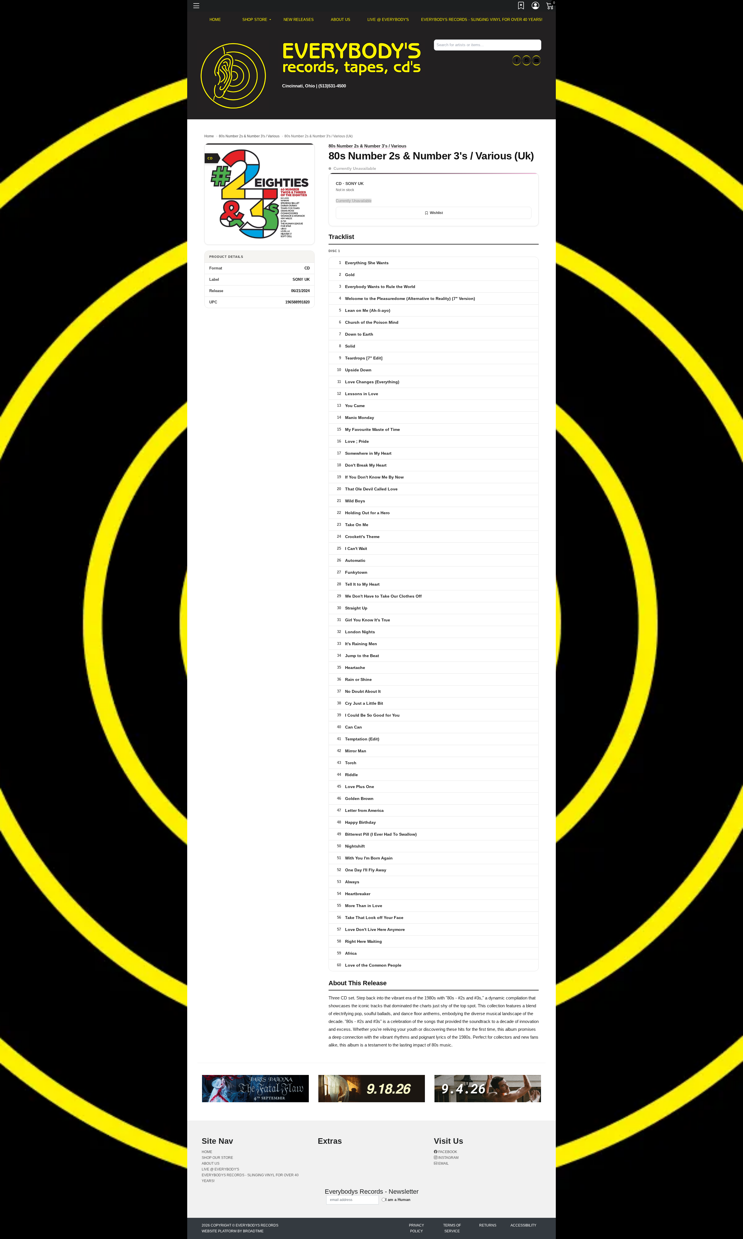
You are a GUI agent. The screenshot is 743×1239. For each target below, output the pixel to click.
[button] (257, 20)
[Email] (536, 60)
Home (209, 136)
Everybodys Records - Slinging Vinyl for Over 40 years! (481, 19)
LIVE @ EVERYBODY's (388, 19)
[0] (550, 7)
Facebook (447, 1152)
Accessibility (523, 1225)
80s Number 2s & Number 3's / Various (249, 136)
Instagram (448, 1158)
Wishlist (436, 213)
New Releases (299, 19)
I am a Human (397, 1199)
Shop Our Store (217, 1158)
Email (443, 1163)
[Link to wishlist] (521, 6)
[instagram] (526, 60)
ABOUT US (340, 19)
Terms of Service (452, 1228)
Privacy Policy (416, 1228)
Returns (487, 1225)
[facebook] (517, 60)
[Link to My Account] (536, 6)
